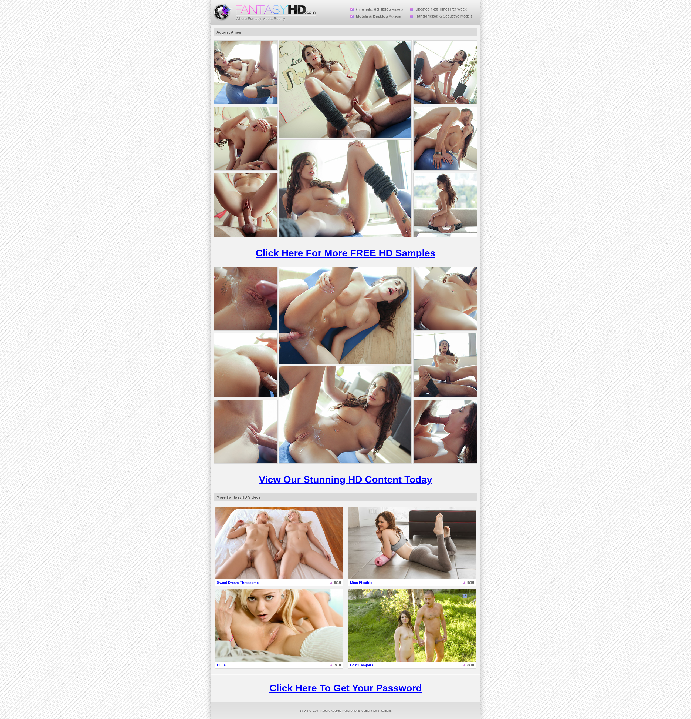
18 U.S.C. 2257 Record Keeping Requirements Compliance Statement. (346, 710)
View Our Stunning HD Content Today (345, 479)
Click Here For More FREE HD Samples (345, 253)
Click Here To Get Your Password (345, 688)
